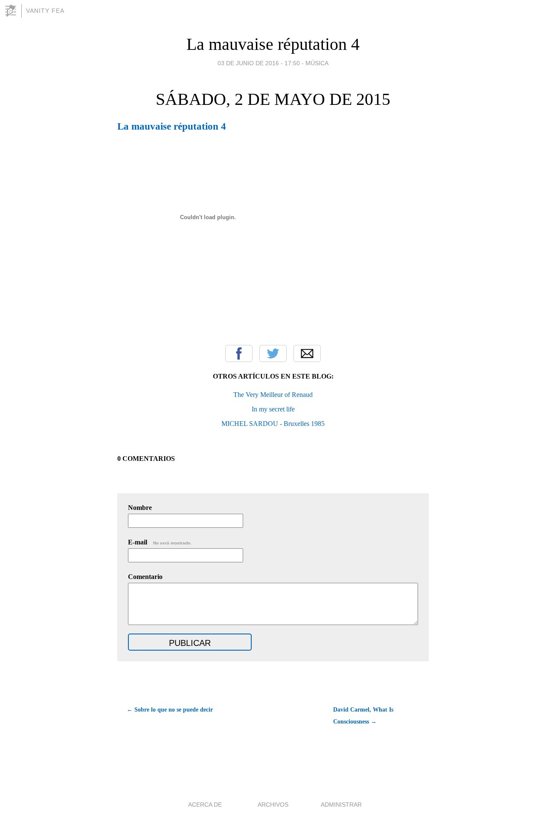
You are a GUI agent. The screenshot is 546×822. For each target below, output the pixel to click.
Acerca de (205, 804)
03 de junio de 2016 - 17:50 (259, 63)
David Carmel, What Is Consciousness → (363, 715)
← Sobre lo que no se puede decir (170, 709)
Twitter (273, 353)
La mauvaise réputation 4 (273, 44)
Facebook (239, 353)
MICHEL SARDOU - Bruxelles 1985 (273, 423)
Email (307, 353)
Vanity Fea (45, 10)
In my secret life (273, 409)
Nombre (140, 507)
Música (316, 63)
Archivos (273, 804)
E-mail (160, 542)
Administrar (341, 804)
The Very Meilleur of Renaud (273, 394)
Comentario (145, 576)
